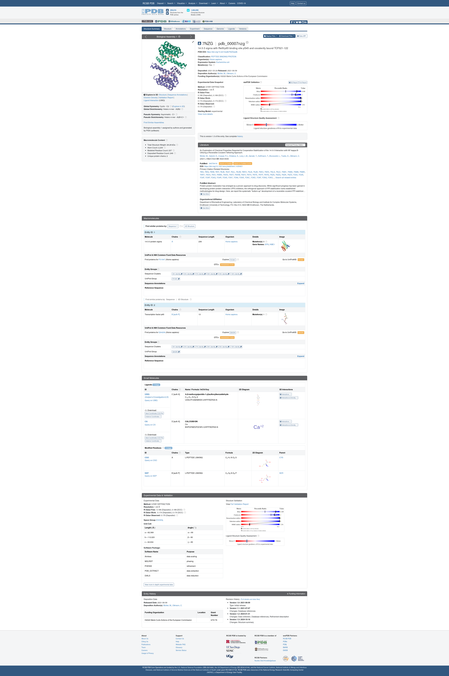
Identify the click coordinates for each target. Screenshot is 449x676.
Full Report (302, 82)
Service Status (181, 650)
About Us (144, 638)
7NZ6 (272, 174)
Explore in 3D (178, 106)
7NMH (302, 171)
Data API (302, 36)
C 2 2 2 (159, 520)
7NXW (237, 174)
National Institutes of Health (206, 670)
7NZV (289, 174)
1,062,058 (194, 10)
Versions (242, 28)
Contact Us (180, 638)
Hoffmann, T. (263, 156)
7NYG (266, 174)
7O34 (295, 174)
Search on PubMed (226, 163)
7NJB (255, 171)
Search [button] (170, 3)
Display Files (271, 36)
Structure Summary (152, 28)
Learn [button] (214, 3)
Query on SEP (151, 475)
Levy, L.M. (244, 156)
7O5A (241, 177)
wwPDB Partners (290, 635)
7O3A (301, 174)
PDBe (285, 641)
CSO (147, 457)
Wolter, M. (221, 73)
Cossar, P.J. (223, 156)
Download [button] (203, 3)
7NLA (272, 171)
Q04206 (162, 332)
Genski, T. (253, 156)
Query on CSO (151, 460)
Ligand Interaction (151, 100)
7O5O (270, 177)
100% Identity (235, 274)
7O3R (219, 177)
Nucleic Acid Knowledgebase (265, 660)
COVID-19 (241, 3)
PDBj (285, 644)
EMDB (285, 650)
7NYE (254, 174)
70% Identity (200, 274)
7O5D (253, 177)
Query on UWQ (151, 400)
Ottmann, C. (231, 73)
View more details (205, 114)
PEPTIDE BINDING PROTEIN (223, 56)
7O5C (247, 177)
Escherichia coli (222, 62)
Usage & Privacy (147, 653)
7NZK (283, 174)
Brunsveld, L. (274, 156)
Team (143, 647)
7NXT (231, 174)
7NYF (260, 174)
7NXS (225, 174)
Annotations (181, 28)
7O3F (202, 177)
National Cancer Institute (266, 667)
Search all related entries (285, 177)
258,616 (173, 10)
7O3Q (213, 177)
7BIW (212, 171)
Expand (300, 283)
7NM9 (296, 171)
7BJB (222, 171)
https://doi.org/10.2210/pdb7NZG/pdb (222, 51)
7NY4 (249, 174)
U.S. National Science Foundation (189, 667)
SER (281, 473)
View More (205, 194)
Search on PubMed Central (242, 163)
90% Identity (211, 274)
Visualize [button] (181, 3)
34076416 (213, 163)
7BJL (233, 171)
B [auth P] (176, 314)
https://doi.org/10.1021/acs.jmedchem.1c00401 (223, 166)
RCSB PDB (148, 3)
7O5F (259, 177)
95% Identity (223, 274)
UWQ (147, 394)
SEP (147, 473)
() (156, 397)
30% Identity (176, 274)
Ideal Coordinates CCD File (154, 413)
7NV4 (208, 174)
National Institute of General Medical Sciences (174, 670)
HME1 (272, 244)
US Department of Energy (227, 667)
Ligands (231, 28)
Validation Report (166, 97)
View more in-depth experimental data (159, 584)
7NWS (219, 174)
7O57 (230, 177)
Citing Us (144, 641)
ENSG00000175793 (227, 265)
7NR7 (202, 174)
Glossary (179, 647)
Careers (232, 3)
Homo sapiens (216, 59)
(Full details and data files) (250, 599)
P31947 (162, 259)
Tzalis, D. (285, 156)
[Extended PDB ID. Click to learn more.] (247, 42)
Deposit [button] (160, 3)
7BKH (244, 171)
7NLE (278, 171)
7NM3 (290, 171)
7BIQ (207, 171)
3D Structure (189, 226)
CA (146, 421)
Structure (167, 28)
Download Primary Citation (294, 145)
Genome (220, 28)
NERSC (210, 672)
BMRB (285, 647)
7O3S (224, 177)
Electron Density (150, 97)
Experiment (194, 28)
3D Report (294, 82)
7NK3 (261, 171)
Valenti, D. (213, 156)
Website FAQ (180, 644)
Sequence (208, 28)
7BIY (217, 171)
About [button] (222, 3)
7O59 (236, 177)
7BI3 (202, 171)
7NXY (243, 174)
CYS (281, 457)
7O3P (207, 177)
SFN (267, 244)
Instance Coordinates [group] (153, 416)
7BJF (227, 171)
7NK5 (266, 171)
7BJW (238, 171)
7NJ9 (250, 171)
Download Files (287, 36)
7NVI (213, 174)
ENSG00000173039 (227, 338)
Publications (145, 644)
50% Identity (188, 274)
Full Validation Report (239, 504)
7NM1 (284, 171)
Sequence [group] (172, 226)
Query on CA (150, 424)
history (240, 136)
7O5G (264, 177)
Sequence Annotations (177, 94)
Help (292, 3)
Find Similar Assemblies (154, 122)
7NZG (278, 174)
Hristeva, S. (234, 156)
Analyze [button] (192, 3)
